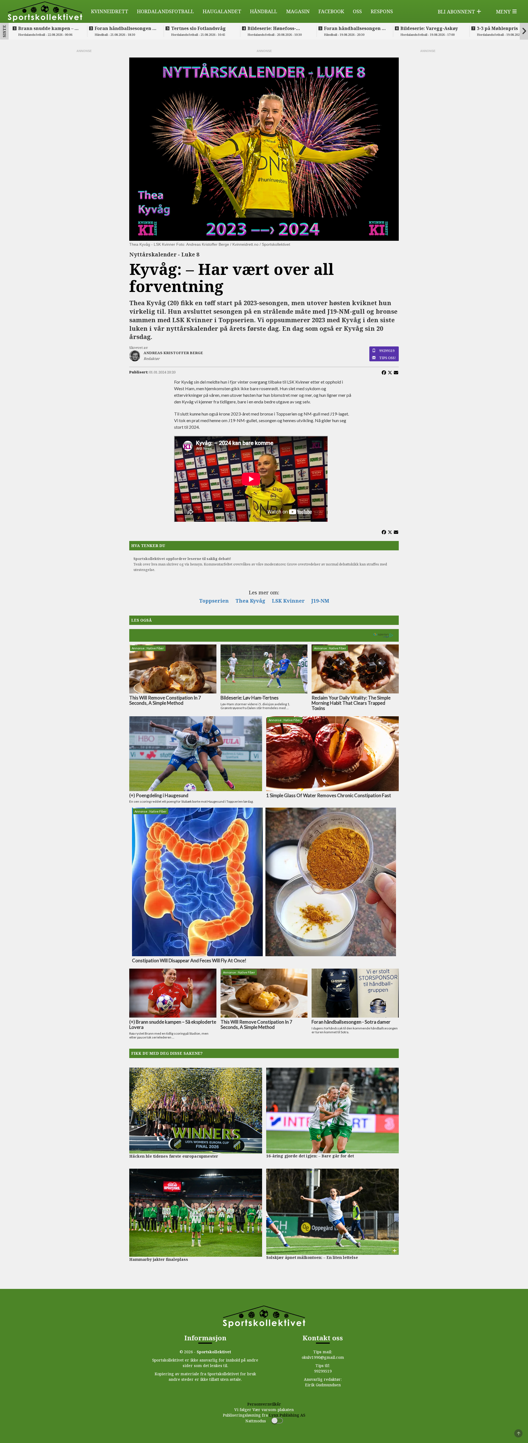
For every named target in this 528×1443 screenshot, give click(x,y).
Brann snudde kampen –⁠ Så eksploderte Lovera (49, 28)
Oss (357, 11)
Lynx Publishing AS (287, 1415)
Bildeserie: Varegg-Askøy (429, 28)
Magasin (298, 11)
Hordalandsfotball (165, 11)
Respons (382, 11)
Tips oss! (387, 357)
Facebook (331, 11)
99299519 (387, 350)
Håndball (263, 11)
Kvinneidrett (109, 11)
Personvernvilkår (264, 1404)
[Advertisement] (84, 135)
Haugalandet (222, 11)
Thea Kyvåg (250, 600)
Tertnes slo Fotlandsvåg (198, 28)
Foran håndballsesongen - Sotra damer (124, 28)
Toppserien (214, 600)
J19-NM (320, 600)
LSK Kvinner (288, 600)
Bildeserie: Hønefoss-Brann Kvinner (272, 28)
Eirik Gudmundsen (323, 1384)
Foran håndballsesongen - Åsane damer (353, 28)
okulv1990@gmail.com (323, 1357)
